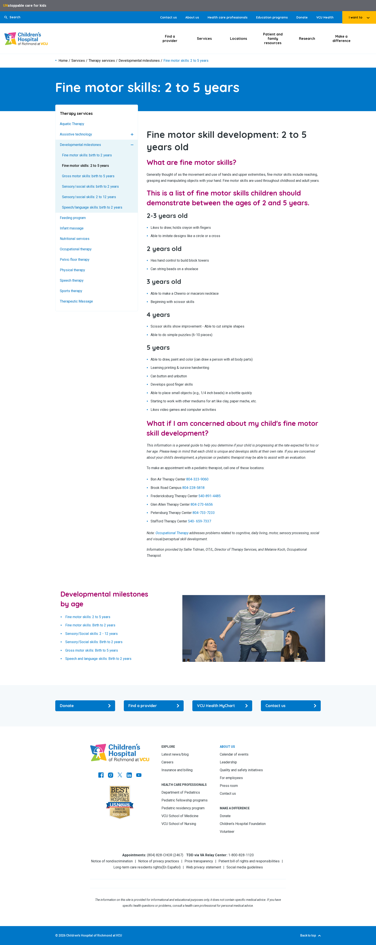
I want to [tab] (355, 17)
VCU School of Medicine (179, 816)
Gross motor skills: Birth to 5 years (91, 650)
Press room (229, 786)
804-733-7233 (204, 513)
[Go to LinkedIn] (129, 776)
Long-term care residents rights (137, 867)
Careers (167, 762)
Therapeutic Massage (76, 301)
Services (204, 38)
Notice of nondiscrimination (112, 861)
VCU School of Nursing (178, 824)
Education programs (272, 17)
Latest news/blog (175, 754)
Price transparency (199, 861)
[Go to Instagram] (110, 776)
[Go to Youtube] (138, 776)
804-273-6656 (202, 504)
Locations (238, 38)
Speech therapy (72, 280)
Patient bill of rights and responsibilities (249, 861)
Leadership (228, 762)
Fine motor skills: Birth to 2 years (90, 625)
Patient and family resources (273, 38)
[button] (12, 17)
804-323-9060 (197, 479)
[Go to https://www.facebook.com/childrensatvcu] (101, 776)
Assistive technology (76, 134)
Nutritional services (74, 239)
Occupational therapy (76, 249)
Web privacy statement (203, 867)
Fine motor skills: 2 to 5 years (85, 166)
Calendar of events (234, 754)
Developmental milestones (139, 60)
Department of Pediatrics (180, 792)
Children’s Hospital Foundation (243, 824)
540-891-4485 (209, 496)
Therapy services (102, 60)
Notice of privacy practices (158, 861)
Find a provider (170, 38)
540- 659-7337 (199, 521)
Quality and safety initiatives (241, 770)
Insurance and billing (177, 770)
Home (63, 60)
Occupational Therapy (172, 533)
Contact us (168, 17)
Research (307, 38)
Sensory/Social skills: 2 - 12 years (91, 634)
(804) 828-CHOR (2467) (165, 855)
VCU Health (325, 17)
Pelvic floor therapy (74, 260)
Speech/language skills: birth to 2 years (92, 207)
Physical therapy (72, 270)
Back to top (308, 935)
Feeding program (73, 218)
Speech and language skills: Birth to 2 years (98, 659)
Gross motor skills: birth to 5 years (88, 176)
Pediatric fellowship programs (184, 800)
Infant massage (72, 228)
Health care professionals (227, 17)
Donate (302, 17)
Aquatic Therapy (72, 124)
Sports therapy (71, 291)
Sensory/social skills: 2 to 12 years (89, 197)
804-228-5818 (193, 488)
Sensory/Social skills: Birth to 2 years (94, 642)
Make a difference (341, 38)
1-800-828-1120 (241, 855)
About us (192, 17)
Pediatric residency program (183, 808)
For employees (231, 778)
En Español (171, 867)
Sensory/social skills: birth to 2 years (90, 186)
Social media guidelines (245, 867)
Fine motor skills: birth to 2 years (87, 155)
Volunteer (227, 832)
